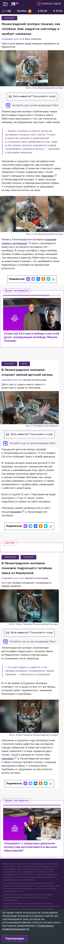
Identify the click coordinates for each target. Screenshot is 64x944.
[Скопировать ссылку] (53, 279)
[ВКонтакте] (38, 279)
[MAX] (28, 279)
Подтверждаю (14, 938)
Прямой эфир (51, 4)
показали (15, 512)
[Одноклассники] (43, 279)
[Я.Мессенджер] (48, 279)
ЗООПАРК (9, 18)
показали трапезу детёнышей (28, 242)
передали (48, 176)
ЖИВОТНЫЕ (10, 557)
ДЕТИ (24, 364)
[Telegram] (33, 279)
